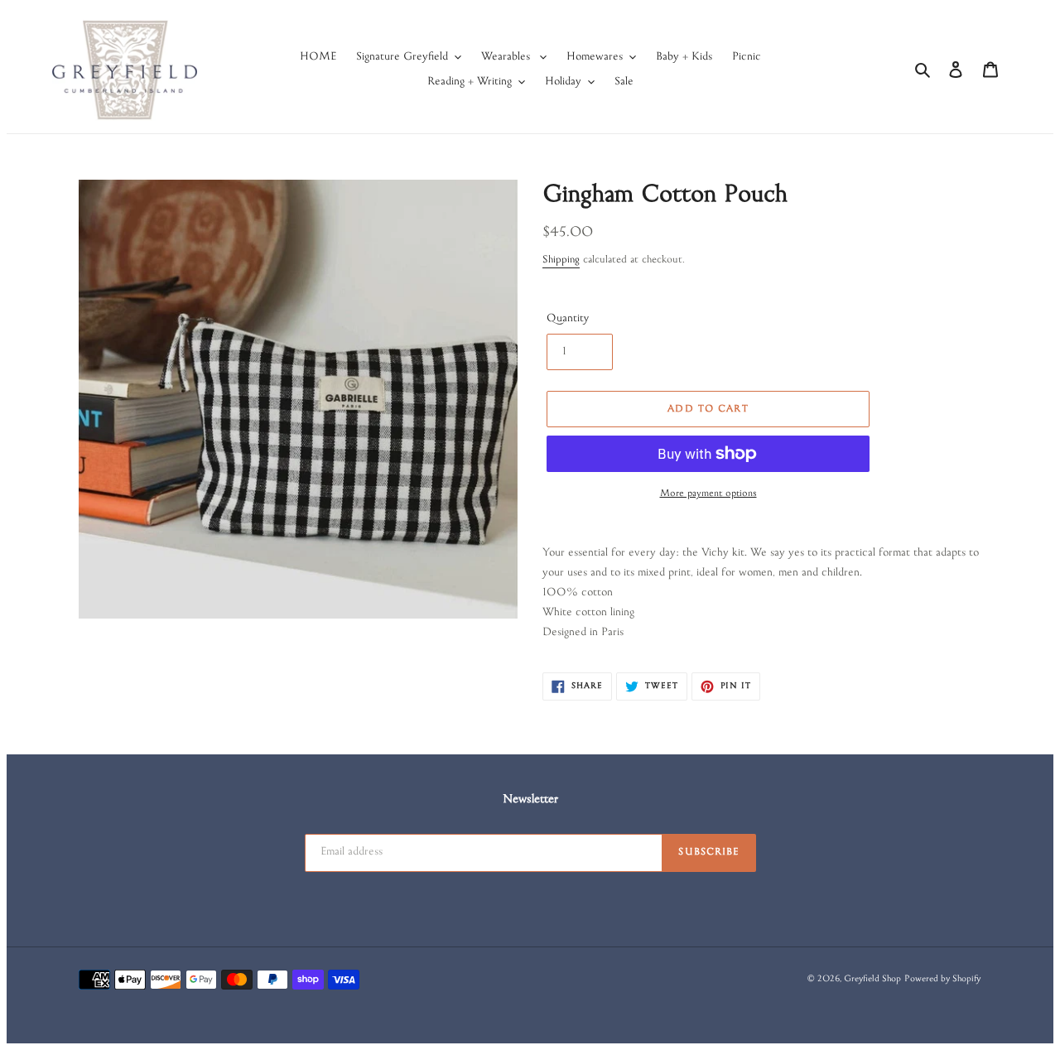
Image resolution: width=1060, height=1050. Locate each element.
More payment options (708, 494)
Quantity (568, 319)
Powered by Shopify (942, 980)
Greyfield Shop (872, 980)
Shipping (561, 261)
